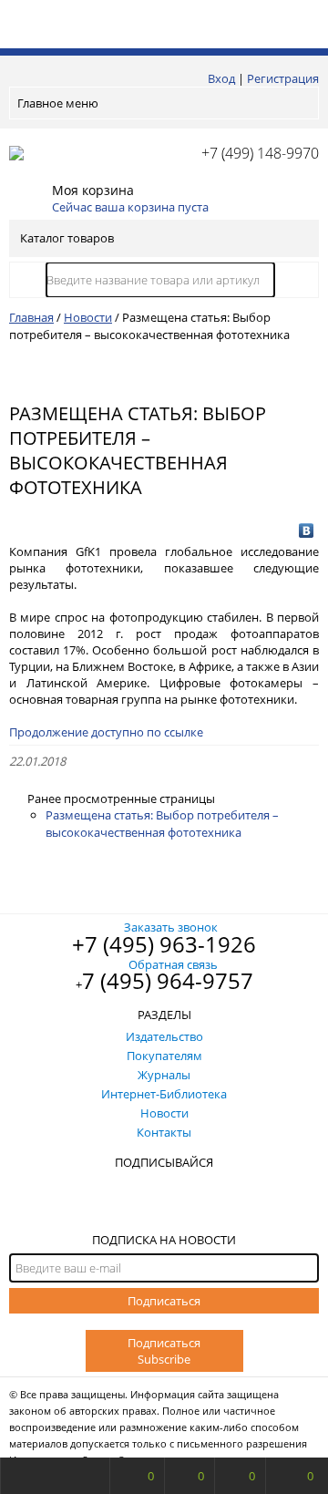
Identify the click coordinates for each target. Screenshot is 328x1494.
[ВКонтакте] (306, 530)
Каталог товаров (67, 238)
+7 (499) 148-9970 (260, 153)
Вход (221, 78)
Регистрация (283, 78)
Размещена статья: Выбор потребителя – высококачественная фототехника (162, 823)
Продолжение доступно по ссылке (106, 732)
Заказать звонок (171, 927)
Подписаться (164, 1301)
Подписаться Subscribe (164, 1350)
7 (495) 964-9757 (167, 980)
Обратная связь (173, 964)
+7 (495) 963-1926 (164, 944)
